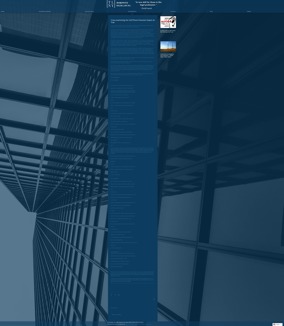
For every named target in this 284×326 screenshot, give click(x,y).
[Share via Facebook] (111, 294)
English (277, 324)
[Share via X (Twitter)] (115, 294)
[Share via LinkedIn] (118, 294)
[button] (60, 11)
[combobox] (278, 324)
